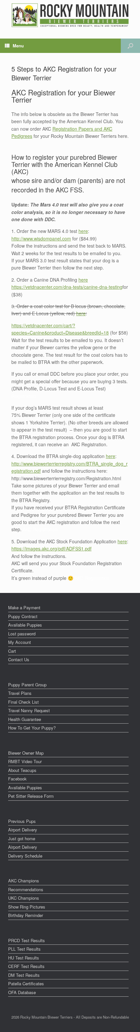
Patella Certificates (26, 983)
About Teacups (22, 770)
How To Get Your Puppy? (32, 728)
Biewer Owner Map (26, 753)
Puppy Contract (22, 616)
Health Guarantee (24, 719)
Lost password (21, 634)
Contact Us (18, 659)
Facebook (17, 779)
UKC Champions (23, 898)
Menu (18, 45)
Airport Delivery (22, 830)
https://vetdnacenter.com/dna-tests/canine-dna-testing (66, 287)
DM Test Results (24, 975)
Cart (12, 651)
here (83, 231)
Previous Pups (22, 821)
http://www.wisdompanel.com (41, 238)
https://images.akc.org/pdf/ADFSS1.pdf (51, 548)
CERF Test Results (26, 966)
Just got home (21, 838)
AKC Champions (23, 880)
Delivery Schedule (25, 856)
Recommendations (25, 889)
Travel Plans (20, 693)
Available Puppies (25, 625)
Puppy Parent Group (27, 684)
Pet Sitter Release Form (31, 796)
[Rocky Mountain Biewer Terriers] (70, 15)
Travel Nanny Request (29, 710)
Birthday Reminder (25, 915)
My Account (19, 642)
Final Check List (23, 702)
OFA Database (22, 992)
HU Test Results (23, 958)
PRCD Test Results (26, 940)
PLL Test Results (24, 949)
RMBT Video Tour (25, 761)
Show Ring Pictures (26, 907)
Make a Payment (24, 607)
